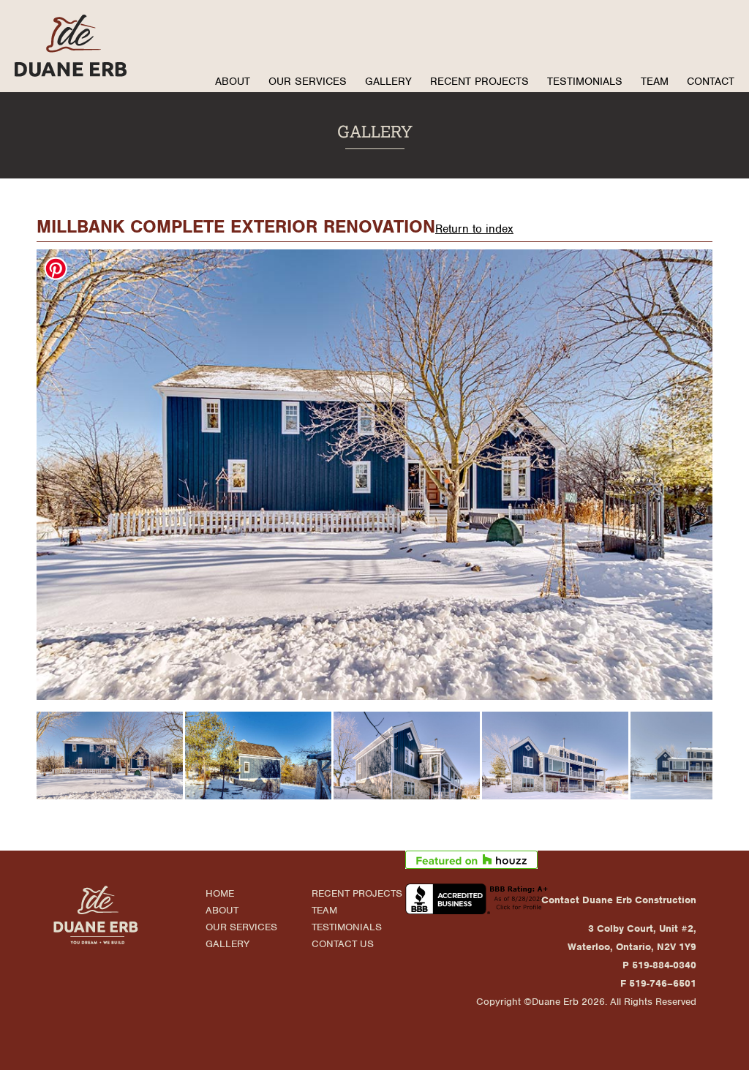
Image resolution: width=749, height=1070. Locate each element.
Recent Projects (479, 81)
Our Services (307, 81)
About (232, 81)
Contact (710, 81)
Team (655, 81)
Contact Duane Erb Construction (618, 900)
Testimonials (584, 81)
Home (220, 893)
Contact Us (343, 944)
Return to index (474, 229)
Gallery (388, 81)
